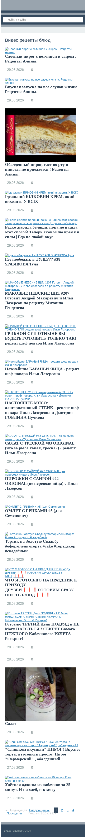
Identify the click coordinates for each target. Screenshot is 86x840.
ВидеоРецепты (13, 830)
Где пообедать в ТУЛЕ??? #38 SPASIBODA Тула (32, 261)
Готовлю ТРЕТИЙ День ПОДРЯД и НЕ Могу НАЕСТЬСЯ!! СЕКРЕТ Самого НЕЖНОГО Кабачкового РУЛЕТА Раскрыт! (42, 631)
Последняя (14, 813)
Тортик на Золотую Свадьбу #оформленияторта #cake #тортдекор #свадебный (40, 546)
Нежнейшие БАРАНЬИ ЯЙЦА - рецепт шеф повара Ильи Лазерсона (42, 371)
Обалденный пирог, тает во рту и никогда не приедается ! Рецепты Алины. (37, 169)
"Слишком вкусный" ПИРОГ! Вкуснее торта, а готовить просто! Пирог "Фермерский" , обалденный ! (42, 754)
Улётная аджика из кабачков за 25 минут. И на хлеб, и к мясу (37, 787)
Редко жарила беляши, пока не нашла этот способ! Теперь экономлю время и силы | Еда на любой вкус (42, 232)
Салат (10, 723)
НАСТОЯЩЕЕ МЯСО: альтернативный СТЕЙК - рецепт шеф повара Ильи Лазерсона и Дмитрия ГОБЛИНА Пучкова (42, 410)
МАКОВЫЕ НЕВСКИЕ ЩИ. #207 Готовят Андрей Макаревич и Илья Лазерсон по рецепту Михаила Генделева (39, 300)
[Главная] (4, 30)
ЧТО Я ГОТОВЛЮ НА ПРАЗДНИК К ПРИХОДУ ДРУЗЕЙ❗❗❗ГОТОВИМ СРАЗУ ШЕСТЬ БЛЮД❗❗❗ (41, 587)
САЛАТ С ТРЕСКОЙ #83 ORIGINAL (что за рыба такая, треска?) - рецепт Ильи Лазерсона (40, 448)
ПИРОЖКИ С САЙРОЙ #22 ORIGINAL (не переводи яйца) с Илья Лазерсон (41, 483)
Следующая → (39, 810)
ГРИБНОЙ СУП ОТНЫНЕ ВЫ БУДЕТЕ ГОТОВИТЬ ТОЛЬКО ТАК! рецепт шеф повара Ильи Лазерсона (40, 338)
